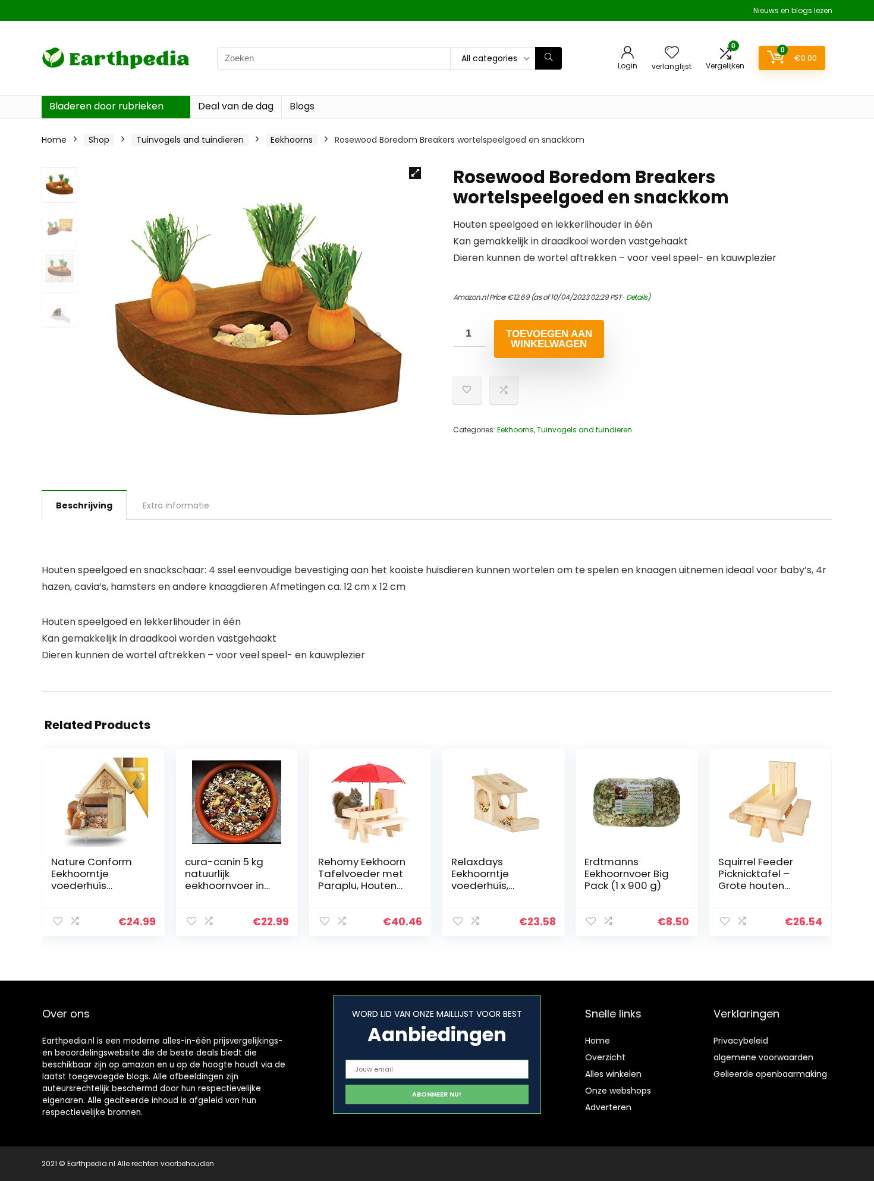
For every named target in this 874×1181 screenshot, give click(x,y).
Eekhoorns (292, 140)
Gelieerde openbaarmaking (770, 1074)
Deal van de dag (235, 106)
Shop (99, 140)
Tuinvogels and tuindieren (190, 140)
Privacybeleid (740, 1041)
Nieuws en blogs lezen (792, 10)
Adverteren (608, 1107)
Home (54, 140)
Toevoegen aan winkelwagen (549, 339)
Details (636, 297)
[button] (415, 173)
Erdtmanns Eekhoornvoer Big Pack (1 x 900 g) (626, 874)
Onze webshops (618, 1091)
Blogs (302, 106)
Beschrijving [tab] (84, 505)
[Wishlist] (672, 53)
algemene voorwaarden (763, 1057)
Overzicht (605, 1057)
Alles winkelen (613, 1074)
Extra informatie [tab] (176, 505)
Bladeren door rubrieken (106, 106)
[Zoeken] (548, 58)
